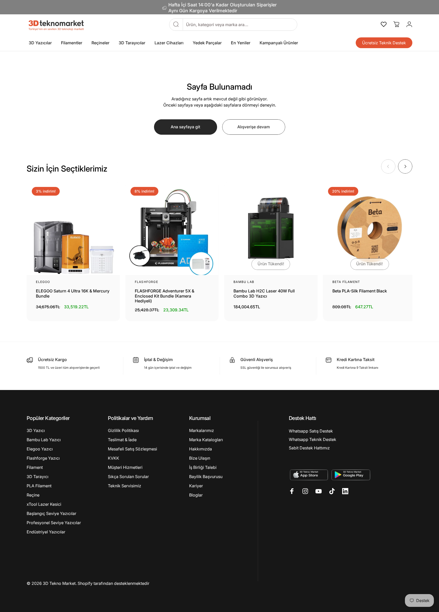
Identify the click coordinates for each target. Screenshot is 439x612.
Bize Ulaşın (199, 458)
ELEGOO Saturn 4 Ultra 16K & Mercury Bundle (72, 293)
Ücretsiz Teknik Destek (384, 42)
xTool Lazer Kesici (44, 504)
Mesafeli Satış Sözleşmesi (132, 448)
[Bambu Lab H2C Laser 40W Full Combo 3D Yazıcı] (271, 228)
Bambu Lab (243, 281)
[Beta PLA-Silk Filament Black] (369, 228)
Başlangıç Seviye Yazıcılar (51, 513)
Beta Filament (346, 281)
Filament (35, 467)
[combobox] (240, 24)
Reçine (33, 495)
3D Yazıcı (36, 430)
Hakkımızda (200, 448)
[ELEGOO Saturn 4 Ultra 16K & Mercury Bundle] (73, 228)
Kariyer (196, 485)
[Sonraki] (405, 166)
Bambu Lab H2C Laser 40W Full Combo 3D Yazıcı (264, 293)
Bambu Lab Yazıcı (44, 439)
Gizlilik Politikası (123, 430)
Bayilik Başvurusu (205, 476)
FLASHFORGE (146, 281)
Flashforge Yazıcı (43, 458)
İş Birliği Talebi (203, 467)
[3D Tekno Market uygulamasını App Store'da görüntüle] (309, 475)
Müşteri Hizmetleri (125, 467)
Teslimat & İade (122, 439)
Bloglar (196, 495)
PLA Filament (39, 485)
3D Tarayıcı (37, 476)
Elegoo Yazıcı (40, 448)
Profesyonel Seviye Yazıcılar (54, 522)
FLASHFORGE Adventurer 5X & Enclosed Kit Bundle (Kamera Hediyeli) (164, 296)
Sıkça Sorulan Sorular (128, 476)
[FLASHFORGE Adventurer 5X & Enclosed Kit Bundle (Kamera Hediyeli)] (172, 228)
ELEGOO (43, 281)
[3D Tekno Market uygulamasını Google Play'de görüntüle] (351, 475)
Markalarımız (201, 430)
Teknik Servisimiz (124, 485)
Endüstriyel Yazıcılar (46, 531)
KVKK (113, 458)
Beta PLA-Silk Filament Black (359, 291)
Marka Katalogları (206, 439)
